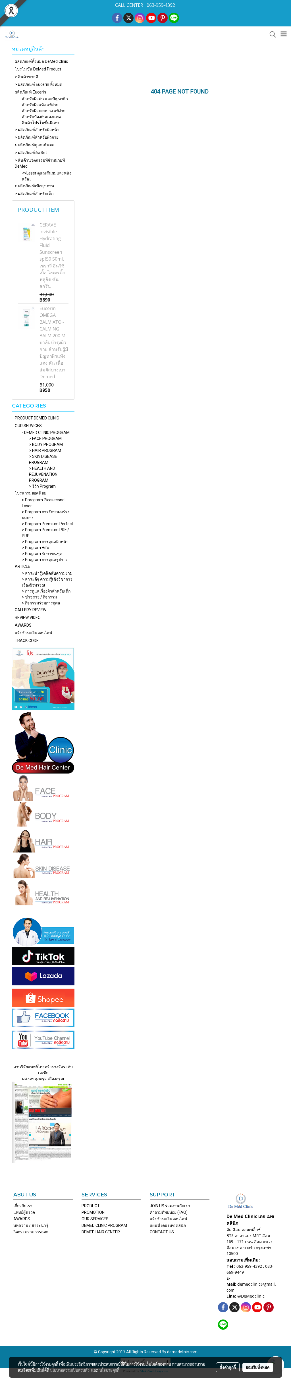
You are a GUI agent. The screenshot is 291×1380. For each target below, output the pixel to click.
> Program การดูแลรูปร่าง (45, 559)
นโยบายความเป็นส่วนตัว (70, 1370)
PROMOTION (93, 1212)
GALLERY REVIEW (30, 610)
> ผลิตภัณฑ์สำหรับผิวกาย (37, 137)
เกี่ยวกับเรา (22, 1206)
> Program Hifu (35, 547)
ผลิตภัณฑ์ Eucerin (30, 92)
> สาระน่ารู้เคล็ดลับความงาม (47, 573)
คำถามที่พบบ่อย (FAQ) (169, 1212)
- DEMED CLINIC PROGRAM (46, 432)
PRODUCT (91, 1206)
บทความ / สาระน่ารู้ (30, 1225)
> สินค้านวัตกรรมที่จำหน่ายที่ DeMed (40, 163)
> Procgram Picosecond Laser (43, 503)
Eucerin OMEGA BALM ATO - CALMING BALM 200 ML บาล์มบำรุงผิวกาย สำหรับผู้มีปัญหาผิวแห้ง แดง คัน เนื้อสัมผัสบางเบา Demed (54, 342)
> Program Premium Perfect (47, 523)
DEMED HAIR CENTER (101, 1232)
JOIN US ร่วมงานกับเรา (170, 1206)
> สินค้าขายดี (26, 76)
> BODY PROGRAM (46, 444)
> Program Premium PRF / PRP (45, 532)
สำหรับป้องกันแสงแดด (41, 117)
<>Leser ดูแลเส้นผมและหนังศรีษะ (46, 176)
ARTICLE (22, 566)
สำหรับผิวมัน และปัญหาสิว (45, 99)
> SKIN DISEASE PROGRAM (43, 459)
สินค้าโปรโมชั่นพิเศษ (40, 122)
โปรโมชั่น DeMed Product (38, 69)
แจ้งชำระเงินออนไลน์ (33, 633)
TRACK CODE (27, 640)
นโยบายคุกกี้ (109, 1370)
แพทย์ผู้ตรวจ (24, 1212)
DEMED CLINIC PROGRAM (104, 1225)
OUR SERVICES (28, 425)
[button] (271, 34)
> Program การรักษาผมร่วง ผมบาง (45, 515)
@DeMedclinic (251, 1296)
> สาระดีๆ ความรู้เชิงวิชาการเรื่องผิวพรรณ (47, 582)
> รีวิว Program (42, 486)
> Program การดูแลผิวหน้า (45, 541)
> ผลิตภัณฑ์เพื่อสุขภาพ (34, 186)
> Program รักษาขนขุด (42, 553)
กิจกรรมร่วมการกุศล (31, 1232)
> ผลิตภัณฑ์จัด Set (31, 152)
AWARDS (23, 625)
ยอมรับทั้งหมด (258, 1367)
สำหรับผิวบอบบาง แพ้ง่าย (43, 111)
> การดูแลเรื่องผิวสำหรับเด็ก (46, 591)
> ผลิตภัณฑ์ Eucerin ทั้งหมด (38, 84)
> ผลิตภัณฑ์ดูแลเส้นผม (34, 145)
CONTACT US (162, 1232)
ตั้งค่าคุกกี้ (228, 1367)
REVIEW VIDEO (28, 617)
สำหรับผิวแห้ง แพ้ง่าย (40, 105)
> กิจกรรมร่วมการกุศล (41, 603)
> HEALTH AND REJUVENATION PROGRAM (43, 474)
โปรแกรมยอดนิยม (30, 493)
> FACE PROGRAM (45, 438)
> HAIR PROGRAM (45, 450)
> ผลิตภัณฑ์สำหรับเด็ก (34, 193)
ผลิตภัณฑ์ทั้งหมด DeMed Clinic (41, 61)
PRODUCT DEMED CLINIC (37, 418)
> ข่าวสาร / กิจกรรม (39, 597)
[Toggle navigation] (283, 34)
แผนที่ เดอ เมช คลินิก (168, 1225)
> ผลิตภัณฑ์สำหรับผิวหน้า (37, 129)
